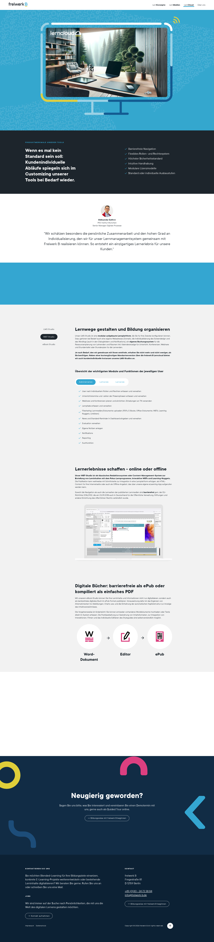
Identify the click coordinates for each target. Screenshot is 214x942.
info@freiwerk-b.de (136, 895)
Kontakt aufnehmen (40, 916)
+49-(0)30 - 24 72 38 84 (138, 891)
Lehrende (104, 382)
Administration (86, 382)
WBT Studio (48, 337)
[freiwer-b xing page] (126, 914)
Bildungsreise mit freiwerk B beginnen (108, 818)
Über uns (201, 5)
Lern (158, 5)
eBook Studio (49, 344)
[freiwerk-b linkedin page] (133, 914)
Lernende (120, 382)
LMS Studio (48, 329)
